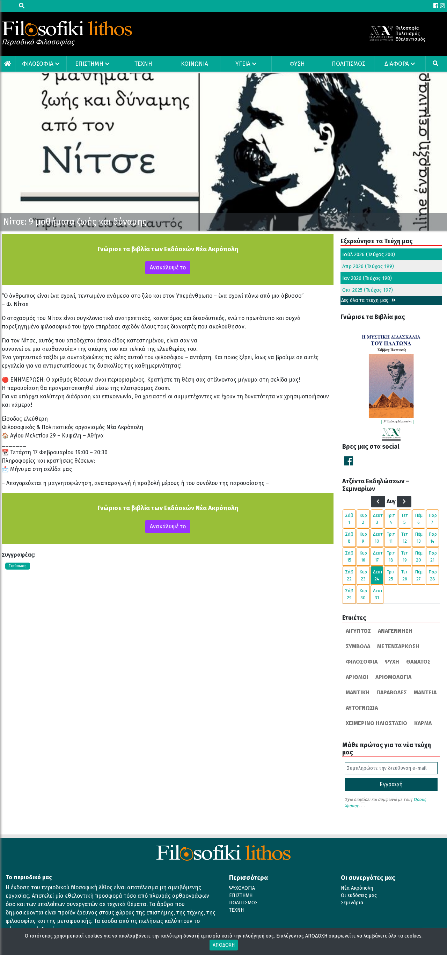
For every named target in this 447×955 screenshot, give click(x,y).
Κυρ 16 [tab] (363, 556)
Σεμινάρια (352, 903)
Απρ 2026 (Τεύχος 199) (368, 266)
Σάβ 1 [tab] (349, 519)
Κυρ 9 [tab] (363, 537)
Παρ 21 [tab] (432, 556)
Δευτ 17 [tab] (378, 556)
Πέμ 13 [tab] (419, 537)
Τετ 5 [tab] (404, 519)
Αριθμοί (357, 677)
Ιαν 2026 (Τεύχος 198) (367, 278)
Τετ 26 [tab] (404, 575)
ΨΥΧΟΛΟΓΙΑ (242, 888)
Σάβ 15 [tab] (349, 556)
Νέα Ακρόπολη (357, 888)
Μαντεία (425, 692)
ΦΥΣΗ (297, 63)
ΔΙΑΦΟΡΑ (396, 63)
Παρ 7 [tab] (432, 519)
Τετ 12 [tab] (404, 537)
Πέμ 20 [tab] (419, 556)
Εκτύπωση (18, 566)
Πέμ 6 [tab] (419, 519)
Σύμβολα (358, 646)
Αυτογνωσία (362, 707)
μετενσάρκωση (398, 646)
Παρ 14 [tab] (432, 537)
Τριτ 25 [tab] (391, 575)
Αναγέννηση (395, 631)
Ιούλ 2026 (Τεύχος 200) (368, 254)
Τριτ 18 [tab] (391, 556)
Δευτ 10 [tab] (378, 537)
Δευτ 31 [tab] (378, 594)
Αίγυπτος (358, 631)
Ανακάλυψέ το (168, 267)
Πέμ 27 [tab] (419, 575)
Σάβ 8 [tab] (349, 537)
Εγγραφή (391, 784)
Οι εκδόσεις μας (359, 895)
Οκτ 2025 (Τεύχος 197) (367, 290)
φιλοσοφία (362, 661)
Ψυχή (391, 661)
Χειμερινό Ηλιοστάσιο (376, 723)
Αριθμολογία (393, 677)
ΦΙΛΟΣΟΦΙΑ (37, 63)
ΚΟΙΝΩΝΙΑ (194, 63)
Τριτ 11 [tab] (391, 537)
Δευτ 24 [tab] (378, 575)
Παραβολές (391, 692)
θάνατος (418, 661)
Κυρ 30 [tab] (363, 594)
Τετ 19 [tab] (404, 556)
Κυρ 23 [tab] (363, 575)
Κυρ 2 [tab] (363, 519)
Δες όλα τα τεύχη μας (365, 300)
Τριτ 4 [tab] (391, 519)
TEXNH (143, 63)
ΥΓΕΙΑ (242, 63)
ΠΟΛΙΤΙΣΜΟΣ (348, 63)
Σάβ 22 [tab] (349, 575)
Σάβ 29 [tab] (349, 594)
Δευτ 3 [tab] (378, 519)
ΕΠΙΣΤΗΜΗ (89, 63)
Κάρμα (423, 723)
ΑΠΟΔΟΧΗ (224, 945)
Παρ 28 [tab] (432, 575)
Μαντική (357, 692)
